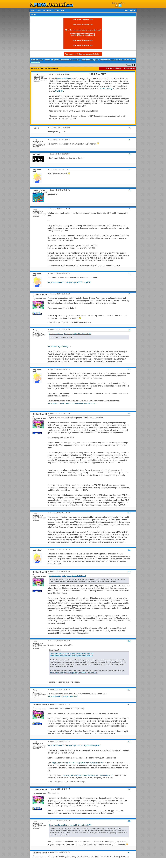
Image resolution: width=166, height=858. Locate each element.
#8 (129, 294)
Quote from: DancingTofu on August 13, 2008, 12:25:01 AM (70, 334)
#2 (129, 139)
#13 (129, 550)
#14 (129, 571)
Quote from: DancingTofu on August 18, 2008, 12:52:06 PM (70, 825)
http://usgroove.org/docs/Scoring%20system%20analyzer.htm (78, 763)
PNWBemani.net (37, 60)
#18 (129, 741)
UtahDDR (59, 91)
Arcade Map (47, 10)
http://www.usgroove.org (58, 346)
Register (132, 10)
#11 (129, 413)
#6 (129, 209)
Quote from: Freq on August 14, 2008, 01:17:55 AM (67, 576)
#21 (129, 852)
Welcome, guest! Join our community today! (82, 54)
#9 (129, 330)
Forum (39, 10)
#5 (129, 190)
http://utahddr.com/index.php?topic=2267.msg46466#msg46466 (74, 745)
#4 (129, 169)
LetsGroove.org (105, 88)
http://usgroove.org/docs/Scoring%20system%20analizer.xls (71, 655)
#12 (129, 513)
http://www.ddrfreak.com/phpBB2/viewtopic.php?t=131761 (72, 403)
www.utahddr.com (64, 78)
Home (32, 10)
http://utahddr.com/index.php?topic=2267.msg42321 (69, 282)
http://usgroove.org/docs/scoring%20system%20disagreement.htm (73, 673)
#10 (129, 369)
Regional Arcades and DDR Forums (65, 60)
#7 (129, 273)
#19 (129, 789)
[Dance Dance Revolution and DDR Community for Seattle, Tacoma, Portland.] (52, 6)
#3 (129, 154)
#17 (129, 704)
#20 (129, 821)
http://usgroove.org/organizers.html (62, 696)
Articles (56, 10)
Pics (62, 10)
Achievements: (36, 312)
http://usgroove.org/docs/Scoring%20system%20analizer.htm (71, 653)
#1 (129, 127)
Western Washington (90, 60)
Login (125, 10)
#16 (129, 690)
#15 (129, 641)
